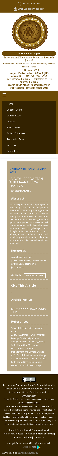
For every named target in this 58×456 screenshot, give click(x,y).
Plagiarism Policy (40, 430)
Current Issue (14, 115)
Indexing (11, 145)
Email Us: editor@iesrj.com (30, 8)
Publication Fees (15, 139)
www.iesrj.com (29, 395)
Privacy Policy (23, 430)
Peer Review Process (13, 433)
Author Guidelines (16, 133)
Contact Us (12, 151)
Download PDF (34, 275)
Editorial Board (14, 109)
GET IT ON (29, 447)
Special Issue (13, 127)
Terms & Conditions (22, 437)
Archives (11, 121)
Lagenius (23, 453)
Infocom (33, 453)
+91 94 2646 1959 (31, 3)
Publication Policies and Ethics (39, 433)
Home (10, 104)
